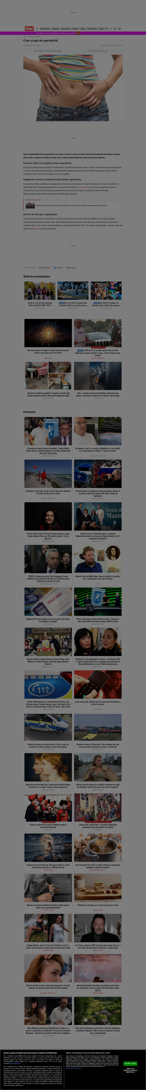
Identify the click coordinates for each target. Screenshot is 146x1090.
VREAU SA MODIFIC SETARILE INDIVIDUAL (130, 1070)
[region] (73, 1070)
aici (17, 1078)
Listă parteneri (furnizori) (73, 1068)
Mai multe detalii (15, 1063)
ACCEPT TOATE (130, 1064)
